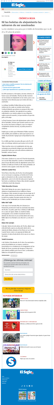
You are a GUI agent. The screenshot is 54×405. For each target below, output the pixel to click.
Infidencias (22, 12)
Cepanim (46, 12)
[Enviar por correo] (15, 53)
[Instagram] (12, 1)
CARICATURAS (44, 81)
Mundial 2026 (28, 12)
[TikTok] (2, 1)
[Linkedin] (12, 53)
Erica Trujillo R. (5, 57)
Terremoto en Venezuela (38, 12)
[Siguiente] (34, 42)
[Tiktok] (22, 386)
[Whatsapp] (9, 53)
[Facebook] (9, 1)
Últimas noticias (15, 12)
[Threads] (5, 1)
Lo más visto (44, 37)
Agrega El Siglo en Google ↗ (25, 69)
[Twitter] (3, 53)
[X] (7, 1)
